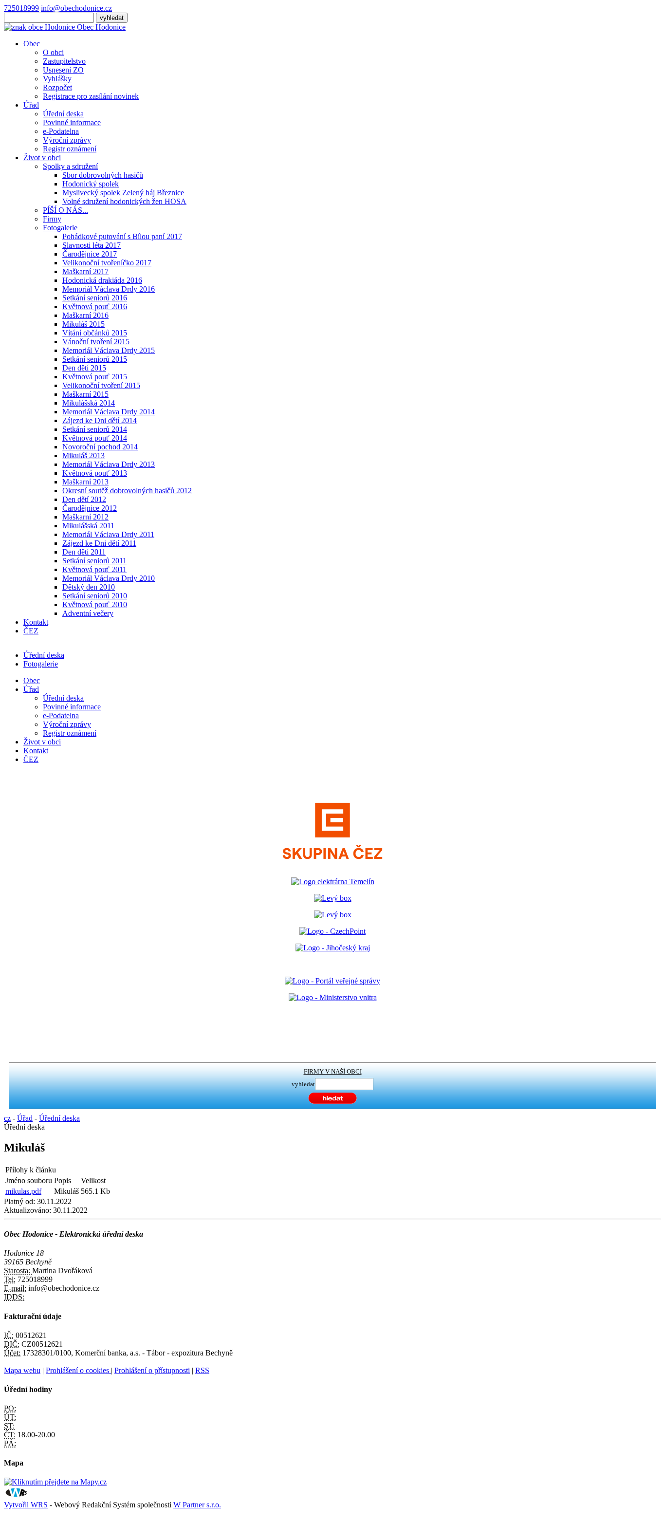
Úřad (31, 105)
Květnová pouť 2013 (94, 473)
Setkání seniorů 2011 (94, 561)
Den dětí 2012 (84, 499)
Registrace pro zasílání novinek (91, 96)
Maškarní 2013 (85, 482)
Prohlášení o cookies (78, 1370)
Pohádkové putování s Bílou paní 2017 (122, 236)
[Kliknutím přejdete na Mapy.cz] (55, 1482)
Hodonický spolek (90, 184)
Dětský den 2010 (88, 587)
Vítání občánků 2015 (94, 333)
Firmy (52, 219)
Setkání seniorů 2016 (94, 298)
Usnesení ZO (63, 70)
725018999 (21, 8)
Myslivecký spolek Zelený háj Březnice (123, 192)
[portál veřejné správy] (332, 981)
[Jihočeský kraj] (333, 948)
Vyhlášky (57, 78)
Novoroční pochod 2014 (100, 447)
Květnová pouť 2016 (94, 306)
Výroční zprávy (67, 140)
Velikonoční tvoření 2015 (101, 385)
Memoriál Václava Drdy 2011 (108, 534)
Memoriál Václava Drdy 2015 (108, 350)
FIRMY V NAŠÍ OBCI (333, 1071)
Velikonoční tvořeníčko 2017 (106, 263)
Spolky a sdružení (70, 166)
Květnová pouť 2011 (94, 569)
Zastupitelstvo (64, 61)
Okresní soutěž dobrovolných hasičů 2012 (127, 490)
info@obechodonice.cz (76, 8)
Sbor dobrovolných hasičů (102, 175)
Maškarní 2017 (85, 271)
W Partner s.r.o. (197, 1505)
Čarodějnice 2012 (89, 508)
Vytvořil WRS (26, 1505)
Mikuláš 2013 (83, 455)
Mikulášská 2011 (88, 525)
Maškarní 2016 (85, 315)
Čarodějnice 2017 (89, 254)
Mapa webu (22, 1370)
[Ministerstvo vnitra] (333, 997)
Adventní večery (87, 613)
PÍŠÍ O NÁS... (65, 210)
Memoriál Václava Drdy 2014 (108, 412)
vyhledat (303, 1084)
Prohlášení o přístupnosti (152, 1370)
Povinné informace (72, 122)
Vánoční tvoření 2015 (95, 341)
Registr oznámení (69, 149)
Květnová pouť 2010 (94, 604)
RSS (202, 1370)
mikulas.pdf (23, 1191)
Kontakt (35, 622)
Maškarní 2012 (85, 517)
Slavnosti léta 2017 (91, 245)
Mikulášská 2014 (88, 403)
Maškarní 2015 (85, 394)
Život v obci (42, 157)
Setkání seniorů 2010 (94, 596)
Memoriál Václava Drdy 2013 (108, 464)
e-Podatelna (61, 131)
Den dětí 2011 (84, 552)
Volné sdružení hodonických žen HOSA (124, 201)
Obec (31, 43)
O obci (53, 52)
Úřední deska (63, 114)
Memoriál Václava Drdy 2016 (108, 289)
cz (7, 1118)
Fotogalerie (60, 227)
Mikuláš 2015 (83, 324)
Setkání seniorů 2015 (94, 359)
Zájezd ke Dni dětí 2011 (99, 543)
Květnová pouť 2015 (94, 376)
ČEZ (30, 631)
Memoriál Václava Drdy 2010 (108, 578)
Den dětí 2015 (84, 368)
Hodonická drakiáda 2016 (102, 280)
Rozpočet (57, 87)
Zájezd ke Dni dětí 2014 (99, 420)
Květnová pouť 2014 (94, 438)
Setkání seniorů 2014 (94, 429)
